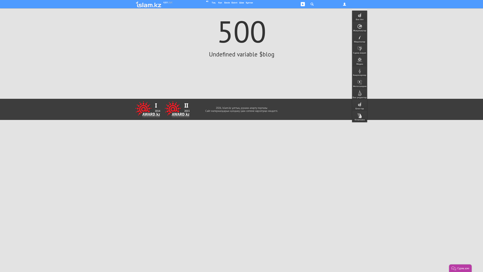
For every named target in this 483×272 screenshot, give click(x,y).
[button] (460, 268)
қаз (165, 2)
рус (170, 2)
